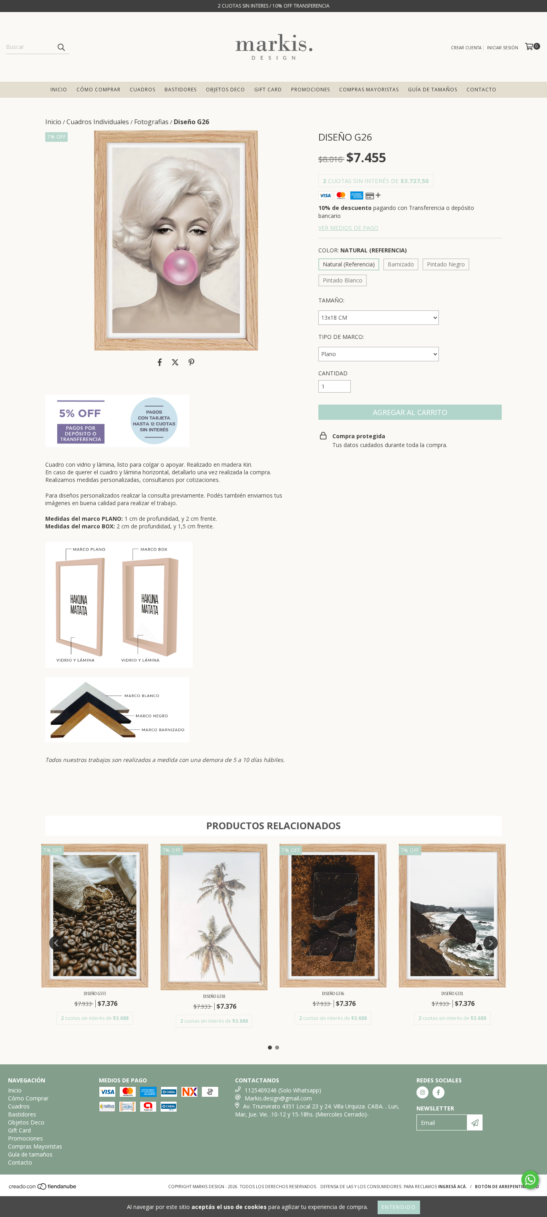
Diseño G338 (214, 996)
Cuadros (142, 89)
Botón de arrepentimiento (507, 1186)
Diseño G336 (333, 993)
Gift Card (268, 89)
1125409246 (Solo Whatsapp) (283, 1090)
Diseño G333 (95, 993)
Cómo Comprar (98, 89)
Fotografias (151, 122)
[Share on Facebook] (160, 363)
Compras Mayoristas (369, 89)
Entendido (399, 1207)
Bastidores (181, 89)
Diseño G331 (452, 993)
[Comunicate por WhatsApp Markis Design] (530, 1180)
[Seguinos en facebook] (438, 1092)
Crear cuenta (466, 47)
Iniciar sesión (502, 47)
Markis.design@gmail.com (278, 1098)
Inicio (58, 89)
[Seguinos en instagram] (422, 1092)
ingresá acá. (452, 1186)
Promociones (310, 89)
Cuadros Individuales (97, 122)
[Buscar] (61, 47)
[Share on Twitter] (175, 363)
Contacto (482, 89)
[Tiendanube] (43, 1189)
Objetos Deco (225, 89)
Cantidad (333, 373)
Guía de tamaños (432, 89)
